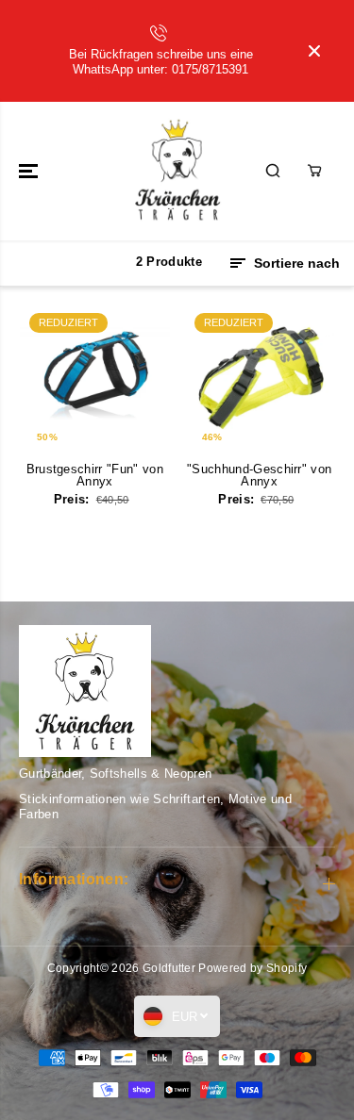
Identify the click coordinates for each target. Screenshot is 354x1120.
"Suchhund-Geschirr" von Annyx (259, 475)
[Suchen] (273, 170)
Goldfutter (169, 968)
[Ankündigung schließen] (314, 51)
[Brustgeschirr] (95, 378)
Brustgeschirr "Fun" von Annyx (94, 475)
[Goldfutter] (177, 171)
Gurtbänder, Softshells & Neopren (115, 773)
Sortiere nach (295, 263)
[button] (30, 171)
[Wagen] (314, 170)
